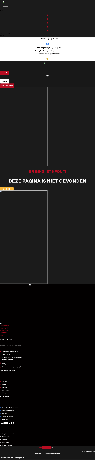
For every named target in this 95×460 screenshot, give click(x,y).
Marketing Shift (18, 458)
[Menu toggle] (47, 79)
